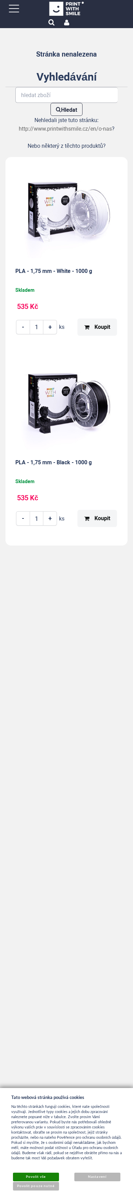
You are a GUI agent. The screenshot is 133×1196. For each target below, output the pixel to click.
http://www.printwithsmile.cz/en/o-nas (65, 128)
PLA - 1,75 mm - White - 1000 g (53, 271)
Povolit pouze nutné (36, 1186)
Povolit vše (36, 1177)
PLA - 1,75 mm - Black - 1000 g (53, 462)
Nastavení (97, 1177)
